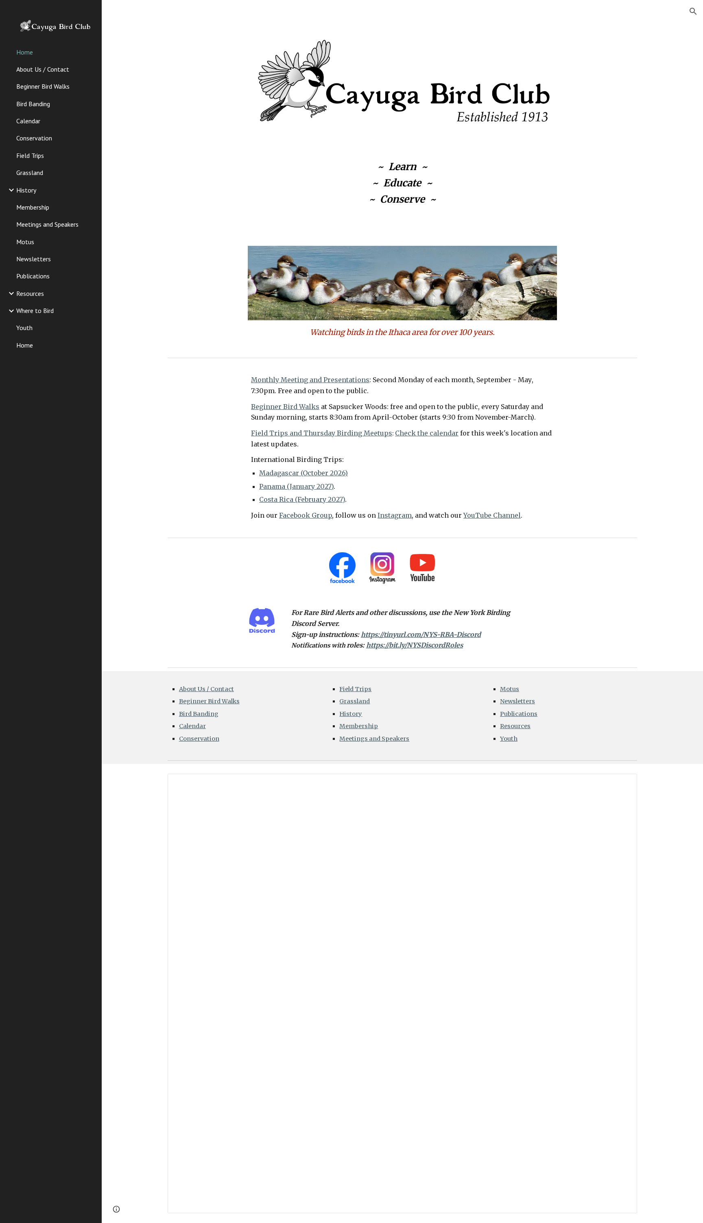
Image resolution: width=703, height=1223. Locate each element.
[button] (693, 11)
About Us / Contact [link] (42, 69)
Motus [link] (25, 242)
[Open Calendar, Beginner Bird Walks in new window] (621, 784)
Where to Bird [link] (35, 310)
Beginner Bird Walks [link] (43, 86)
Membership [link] (32, 207)
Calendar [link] (28, 121)
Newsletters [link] (33, 259)
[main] (402, 183)
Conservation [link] (34, 138)
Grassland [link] (29, 172)
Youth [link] (24, 328)
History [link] (26, 190)
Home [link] (24, 52)
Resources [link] (30, 293)
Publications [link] (33, 276)
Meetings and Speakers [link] (47, 224)
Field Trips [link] (30, 155)
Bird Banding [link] (33, 104)
